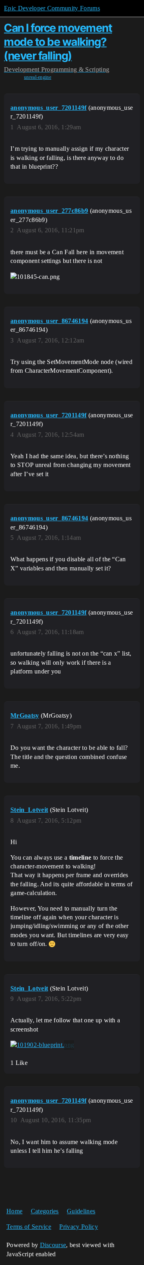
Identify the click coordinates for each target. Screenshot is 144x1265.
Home (14, 1211)
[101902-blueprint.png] (42, 1045)
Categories (45, 1211)
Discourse (53, 1245)
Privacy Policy (78, 1226)
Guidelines (81, 1211)
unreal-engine (37, 77)
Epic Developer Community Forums (52, 8)
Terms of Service (28, 1226)
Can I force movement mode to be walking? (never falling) (58, 41)
